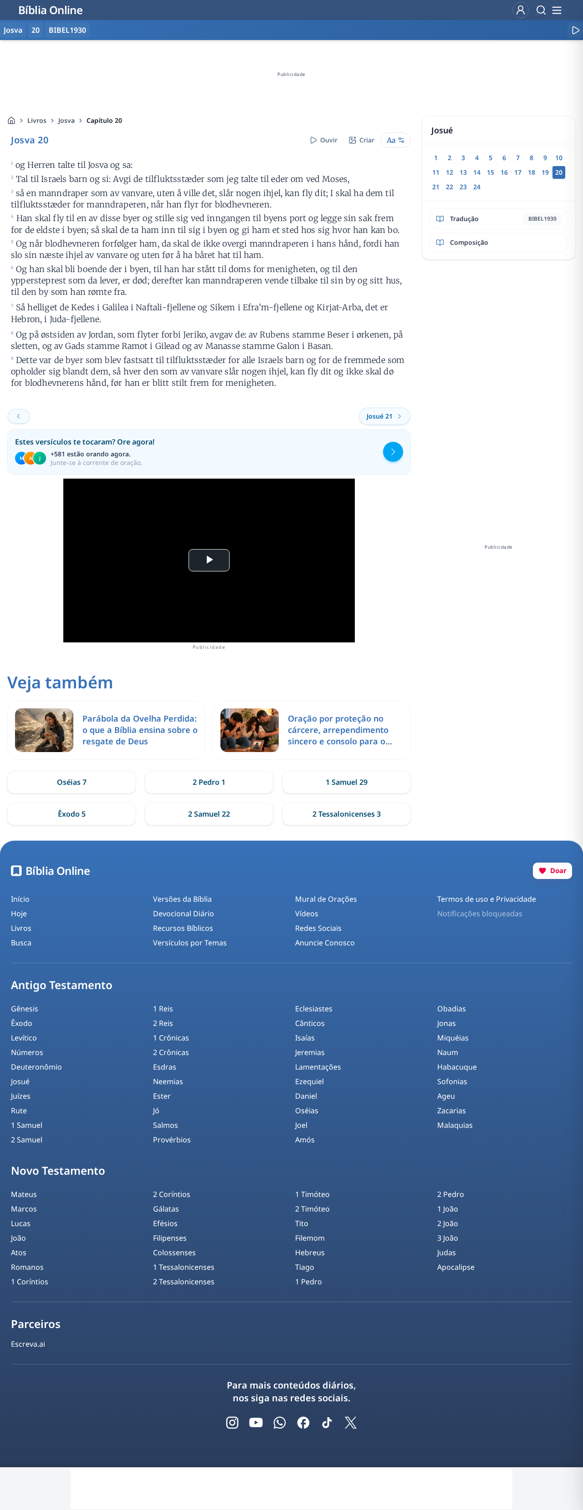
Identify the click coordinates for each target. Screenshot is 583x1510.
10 (559, 157)
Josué (20, 1081)
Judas (446, 1252)
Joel (301, 1125)
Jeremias (310, 1052)
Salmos (165, 1125)
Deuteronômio (36, 1067)
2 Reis (163, 1023)
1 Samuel (26, 1125)
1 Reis (163, 1009)
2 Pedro (450, 1194)
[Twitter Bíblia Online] (350, 1422)
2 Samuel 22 (209, 814)
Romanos (27, 1267)
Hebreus (310, 1252)
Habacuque (457, 1067)
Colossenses (174, 1252)
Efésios (165, 1223)
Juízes (21, 1096)
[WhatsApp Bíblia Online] (279, 1422)
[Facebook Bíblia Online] (303, 1422)
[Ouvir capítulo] (575, 30)
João (18, 1238)
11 (436, 172)
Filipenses (170, 1238)
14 (477, 172)
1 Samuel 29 (347, 782)
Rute (19, 1111)
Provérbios (172, 1140)
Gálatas (166, 1209)
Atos (18, 1252)
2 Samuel (26, 1140)
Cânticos (310, 1023)
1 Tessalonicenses (184, 1267)
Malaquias (455, 1125)
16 (504, 172)
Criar (366, 140)
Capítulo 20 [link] (104, 120)
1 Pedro (308, 1282)
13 (463, 172)
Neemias (168, 1081)
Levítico (24, 1038)
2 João (447, 1223)
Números (27, 1052)
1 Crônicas (171, 1038)
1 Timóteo (312, 1194)
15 (490, 172)
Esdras (164, 1067)
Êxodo (21, 1023)
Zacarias (451, 1111)
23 (463, 186)
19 (545, 172)
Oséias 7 (72, 782)
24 (477, 186)
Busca (21, 943)
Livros (36, 120)
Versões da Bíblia (182, 899)
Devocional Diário (183, 914)
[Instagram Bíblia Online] (232, 1422)
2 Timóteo (312, 1209)
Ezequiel (309, 1081)
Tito (301, 1223)
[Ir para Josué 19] (19, 416)
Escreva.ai (28, 1344)
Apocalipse (456, 1267)
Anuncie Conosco (325, 943)
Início (20, 899)
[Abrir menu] (556, 10)
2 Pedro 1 (209, 782)
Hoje (19, 914)
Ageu (446, 1096)
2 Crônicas (171, 1052)
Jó (156, 1111)
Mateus (24, 1194)
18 (531, 172)
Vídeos (306, 914)
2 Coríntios (171, 1194)
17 (518, 172)
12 (449, 172)
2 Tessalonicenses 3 (346, 814)
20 (35, 30)
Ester (162, 1096)
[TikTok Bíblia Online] (327, 1422)
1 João (447, 1209)
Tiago (304, 1267)
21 (436, 186)
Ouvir (329, 140)
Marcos (24, 1209)
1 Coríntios (29, 1282)
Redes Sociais (318, 928)
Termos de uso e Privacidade (486, 899)
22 (449, 186)
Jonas (446, 1023)
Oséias (306, 1111)
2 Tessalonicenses (184, 1282)
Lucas (21, 1223)
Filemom (310, 1238)
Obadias (451, 1009)
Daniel (306, 1096)
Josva (66, 120)
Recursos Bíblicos (183, 928)
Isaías (305, 1038)
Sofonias (452, 1081)
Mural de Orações (326, 899)
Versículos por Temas (190, 943)
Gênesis (24, 1009)
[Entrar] (520, 10)
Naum (447, 1052)
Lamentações (318, 1067)
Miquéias (453, 1038)
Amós (305, 1140)
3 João (447, 1238)
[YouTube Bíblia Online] (256, 1422)
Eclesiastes (313, 1009)
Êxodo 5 (72, 814)
